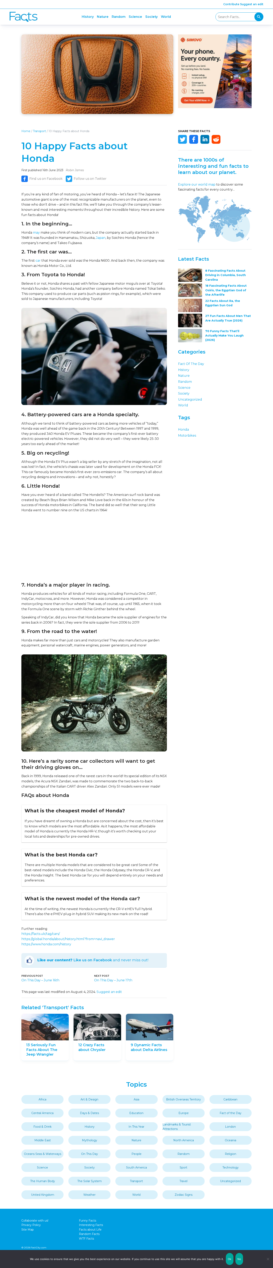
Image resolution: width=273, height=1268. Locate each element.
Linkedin (204, 139)
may (36, 232)
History (88, 17)
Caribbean (230, 1099)
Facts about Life (90, 1229)
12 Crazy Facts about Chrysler (92, 1047)
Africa (42, 1099)
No (239, 1259)
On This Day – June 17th (113, 980)
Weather (89, 1195)
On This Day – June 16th (40, 980)
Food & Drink (42, 1126)
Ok (229, 1259)
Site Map (27, 1229)
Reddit (216, 139)
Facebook (193, 139)
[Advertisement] (94, 547)
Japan (101, 238)
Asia (136, 1099)
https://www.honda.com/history (46, 944)
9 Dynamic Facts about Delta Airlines (149, 1047)
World (166, 17)
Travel (183, 1181)
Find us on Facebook (46, 179)
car (38, 260)
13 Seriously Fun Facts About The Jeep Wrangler (41, 1050)
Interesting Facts (91, 1225)
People (136, 1154)
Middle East (42, 1140)
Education (136, 1113)
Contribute (231, 4)
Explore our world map (196, 184)
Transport (39, 131)
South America (136, 1167)
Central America (42, 1113)
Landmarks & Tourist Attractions (176, 1127)
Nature (103, 17)
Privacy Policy (31, 1225)
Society (151, 17)
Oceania (230, 1140)
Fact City (23, 17)
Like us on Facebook (92, 960)
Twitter (182, 139)
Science (135, 17)
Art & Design (89, 1099)
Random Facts (89, 1234)
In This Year (136, 1126)
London (230, 1126)
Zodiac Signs (183, 1195)
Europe (183, 1113)
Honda (183, 429)
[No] (268, 1259)
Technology (230, 1167)
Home (25, 131)
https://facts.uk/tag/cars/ (40, 934)
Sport (183, 1167)
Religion (230, 1154)
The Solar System (89, 1181)
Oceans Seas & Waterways (42, 1154)
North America (183, 1140)
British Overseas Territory (183, 1099)
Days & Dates (89, 1113)
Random (119, 17)
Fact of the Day (191, 364)
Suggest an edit (251, 4)
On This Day (89, 1154)
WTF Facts (86, 1238)
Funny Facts (87, 1220)
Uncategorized (190, 399)
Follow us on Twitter (90, 179)
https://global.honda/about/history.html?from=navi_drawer (68, 939)
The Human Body (42, 1181)
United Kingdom (42, 1195)
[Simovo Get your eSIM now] (215, 107)
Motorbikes (187, 435)
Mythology (89, 1140)
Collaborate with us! (34, 1220)
